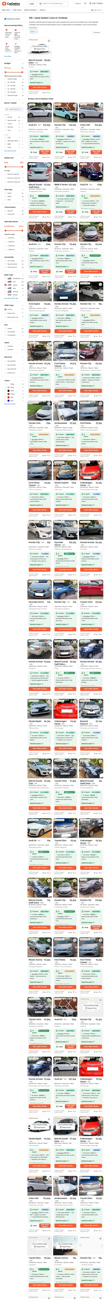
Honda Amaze (61, 305)
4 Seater (10, 346)
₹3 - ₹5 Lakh (11, 85)
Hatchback (16, 278)
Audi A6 (34, 841)
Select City (97, 10)
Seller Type (8, 305)
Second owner (12, 264)
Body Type (8, 275)
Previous (28, 112)
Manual (10, 211)
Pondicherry (11, 335)
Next (50, 112)
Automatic (11, 214)
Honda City (60, 126)
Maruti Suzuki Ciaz (35, 782)
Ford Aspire (34, 305)
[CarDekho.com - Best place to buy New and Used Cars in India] (11, 4)
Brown (13, 394)
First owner (11, 261)
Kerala (10, 328)
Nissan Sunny (35, 961)
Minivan (15, 291)
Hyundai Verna (59, 543)
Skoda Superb (61, 484)
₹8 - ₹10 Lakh (12, 92)
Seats (6, 342)
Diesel (9, 196)
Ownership (9, 257)
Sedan (15, 285)
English (77, 3)
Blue (12, 400)
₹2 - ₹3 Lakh (11, 82)
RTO (6, 325)
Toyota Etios (60, 842)
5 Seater (10, 349)
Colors (7, 380)
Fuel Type (8, 189)
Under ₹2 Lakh (12, 79)
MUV (14, 288)
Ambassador (60, 424)
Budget (7, 63)
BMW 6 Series (61, 186)
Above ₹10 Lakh (12, 95)
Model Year (9, 158)
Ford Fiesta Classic (60, 365)
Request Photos (40, 49)
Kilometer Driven (11, 221)
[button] (40, 77)
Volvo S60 (85, 126)
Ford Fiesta (85, 424)
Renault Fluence (86, 722)
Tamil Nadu (11, 332)
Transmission (10, 207)
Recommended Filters (13, 25)
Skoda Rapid (35, 722)
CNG (9, 199)
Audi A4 (35, 125)
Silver (12, 387)
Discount (8, 357)
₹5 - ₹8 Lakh (11, 89)
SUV (14, 282)
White (12, 384)
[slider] (5, 72)
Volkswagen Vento (86, 484)
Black (12, 390)
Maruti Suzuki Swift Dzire (35, 186)
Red (12, 397)
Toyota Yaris (86, 603)
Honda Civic (35, 424)
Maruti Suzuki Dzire (35, 61)
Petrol (9, 193)
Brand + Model (10, 103)
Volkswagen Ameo (86, 842)
